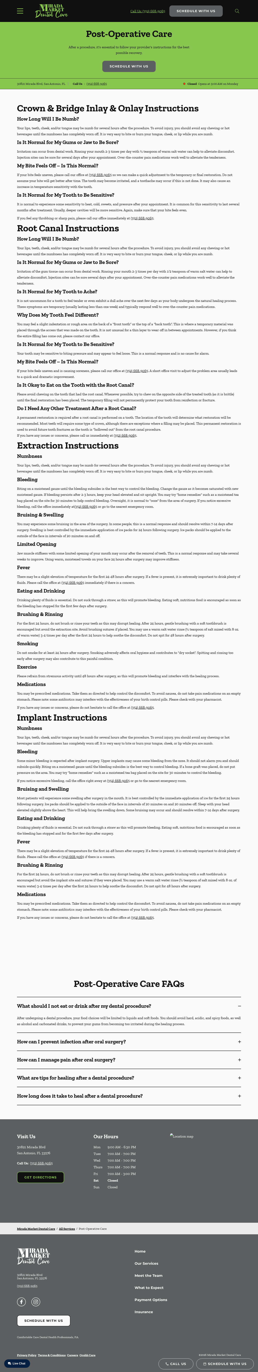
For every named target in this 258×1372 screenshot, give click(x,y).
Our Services (146, 1263)
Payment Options (151, 1300)
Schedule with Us (196, 11)
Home (140, 1251)
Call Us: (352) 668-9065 (147, 11)
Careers (72, 1355)
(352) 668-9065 (97, 84)
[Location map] (205, 1171)
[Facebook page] (21, 1302)
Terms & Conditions (52, 1355)
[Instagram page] (35, 1302)
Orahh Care (87, 1355)
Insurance (144, 1312)
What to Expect (149, 1288)
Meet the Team (149, 1275)
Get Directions (40, 1177)
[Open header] (21, 11)
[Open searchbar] (237, 11)
